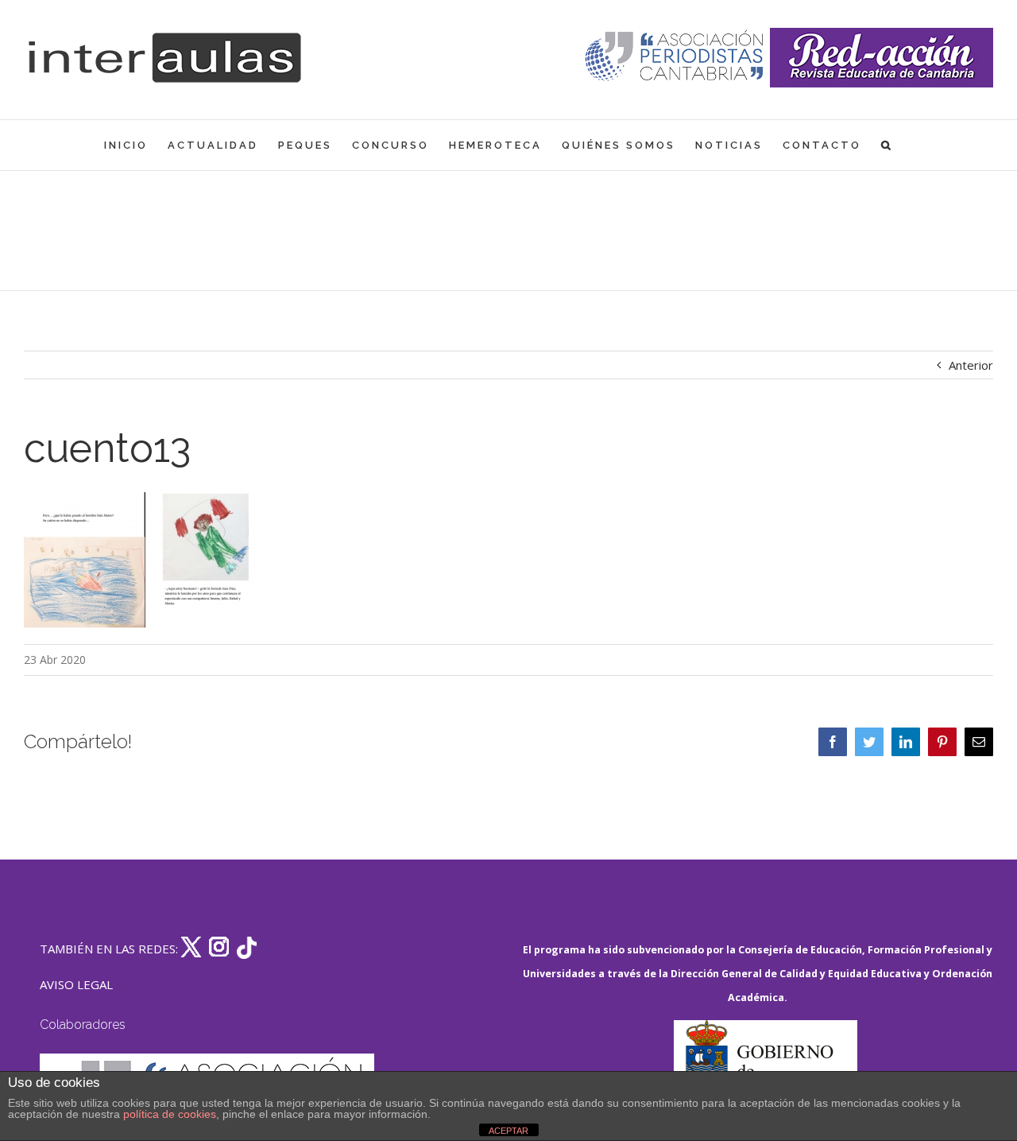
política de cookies (169, 1114)
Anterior (971, 365)
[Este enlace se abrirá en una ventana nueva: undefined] (676, 57)
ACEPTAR (508, 1130)
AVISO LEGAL (76, 984)
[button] (887, 145)
